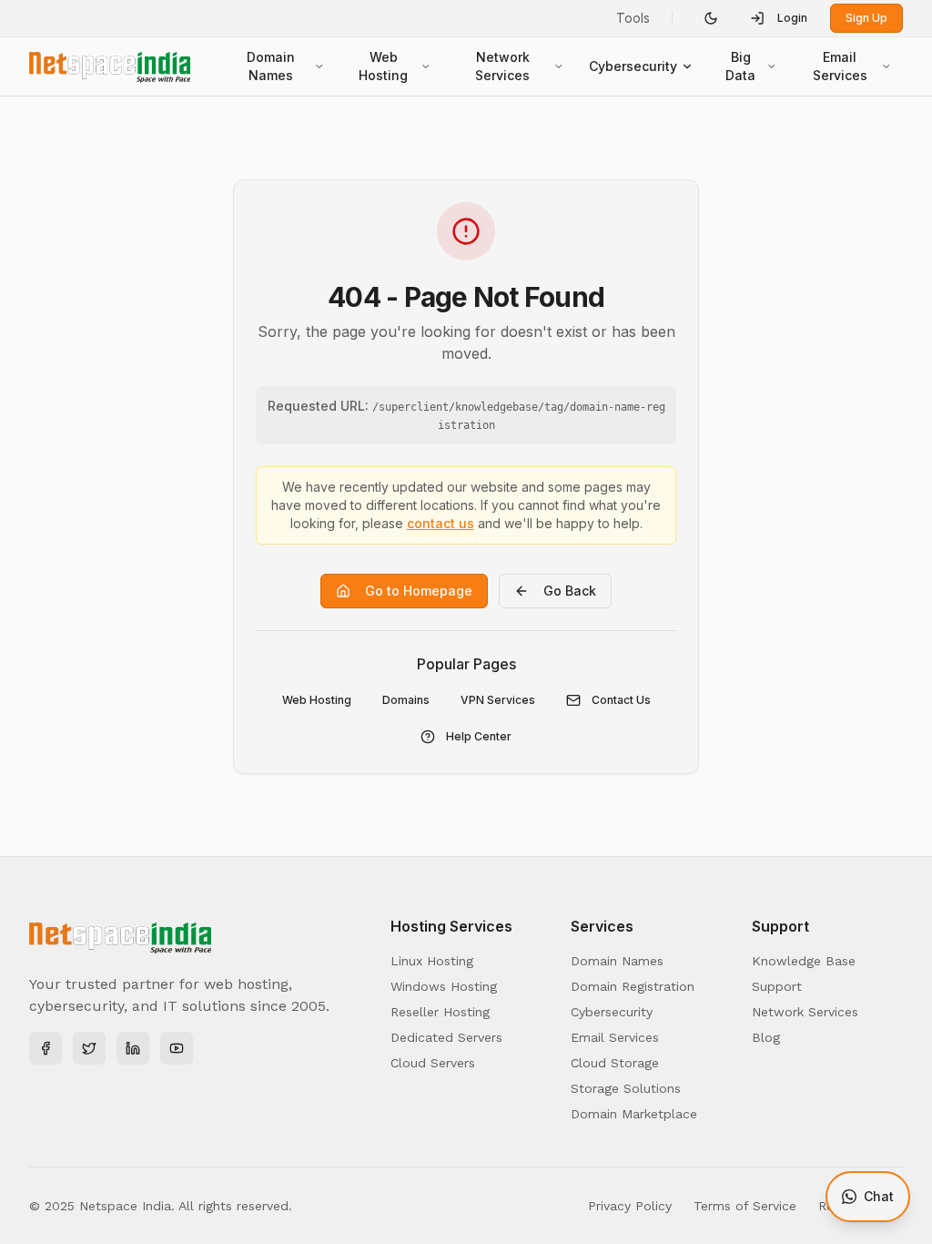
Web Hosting (383, 66)
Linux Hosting (431, 960)
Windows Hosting (443, 986)
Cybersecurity (633, 66)
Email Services (840, 66)
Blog (766, 1037)
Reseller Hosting (440, 1011)
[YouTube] (176, 1048)
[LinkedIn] (132, 1048)
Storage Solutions (626, 1088)
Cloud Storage (615, 1062)
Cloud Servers (432, 1062)
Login (792, 18)
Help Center (479, 736)
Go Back (569, 590)
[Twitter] (89, 1048)
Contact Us (621, 700)
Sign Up (866, 18)
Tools (633, 17)
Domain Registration (632, 986)
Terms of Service (745, 1205)
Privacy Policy (630, 1205)
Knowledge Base (804, 960)
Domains (406, 700)
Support (777, 986)
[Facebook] (45, 1048)
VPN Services (498, 700)
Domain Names (271, 66)
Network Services (502, 66)
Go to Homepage (418, 590)
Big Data (740, 66)
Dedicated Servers (446, 1037)
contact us (440, 523)
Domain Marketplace (634, 1113)
